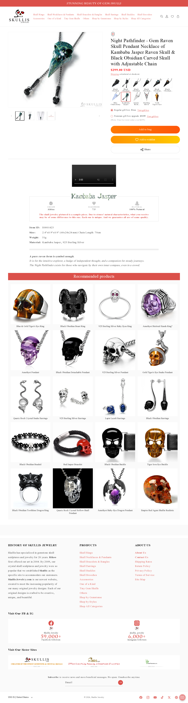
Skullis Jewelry (97, 697)
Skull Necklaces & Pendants (95, 557)
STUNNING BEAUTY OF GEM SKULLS (94, 3)
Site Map (140, 579)
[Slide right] (99, 116)
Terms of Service (145, 575)
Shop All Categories (91, 606)
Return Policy (142, 566)
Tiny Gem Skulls (89, 588)
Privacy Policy (143, 570)
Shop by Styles (88, 602)
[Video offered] (113, 34)
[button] (161, 16)
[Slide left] (11, 116)
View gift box (143, 110)
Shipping (115, 74)
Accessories (86, 579)
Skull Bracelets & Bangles (95, 561)
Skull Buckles (87, 570)
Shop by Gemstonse (91, 597)
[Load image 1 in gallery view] (19, 115)
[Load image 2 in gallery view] (30, 115)
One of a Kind (87, 584)
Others (83, 593)
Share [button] (147, 149)
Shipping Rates (143, 561)
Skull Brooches (88, 575)
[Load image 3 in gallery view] (40, 115)
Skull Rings (86, 552)
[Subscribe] (120, 682)
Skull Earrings (88, 566)
